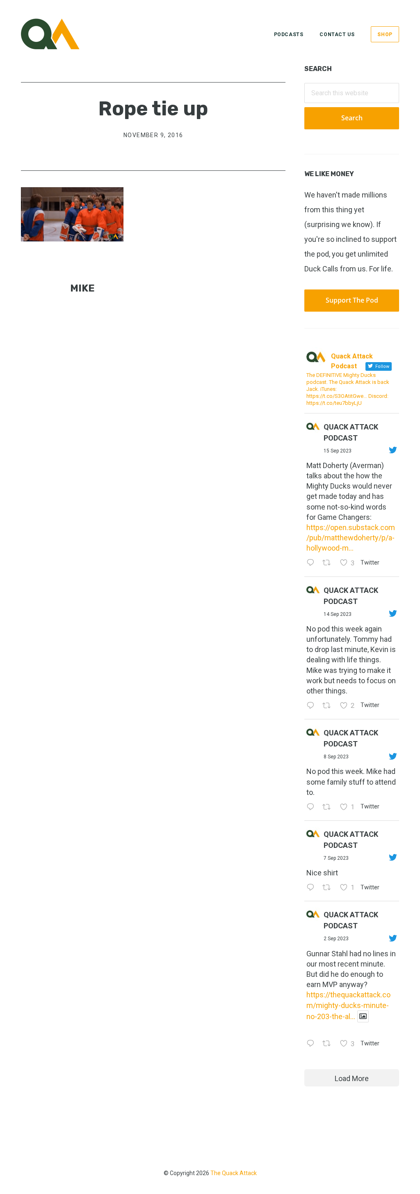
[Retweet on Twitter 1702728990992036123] (329, 563)
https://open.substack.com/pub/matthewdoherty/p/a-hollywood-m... (350, 537)
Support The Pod (352, 300)
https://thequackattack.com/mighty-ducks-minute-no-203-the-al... (348, 1005)
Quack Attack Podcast (351, 432)
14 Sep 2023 (338, 614)
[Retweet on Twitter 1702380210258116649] (329, 706)
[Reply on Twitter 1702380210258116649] (312, 706)
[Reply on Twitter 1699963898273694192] (312, 807)
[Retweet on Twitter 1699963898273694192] (329, 807)
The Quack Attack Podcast (62, 33)
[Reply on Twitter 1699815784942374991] (312, 888)
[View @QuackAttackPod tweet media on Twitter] (363, 1016)
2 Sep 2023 (336, 938)
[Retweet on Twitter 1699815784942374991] (329, 888)
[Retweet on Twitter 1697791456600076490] (329, 1044)
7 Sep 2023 (336, 858)
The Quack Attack (233, 1173)
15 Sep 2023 (338, 451)
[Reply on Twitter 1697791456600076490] (312, 1044)
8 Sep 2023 (336, 757)
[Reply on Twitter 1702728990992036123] (312, 563)
